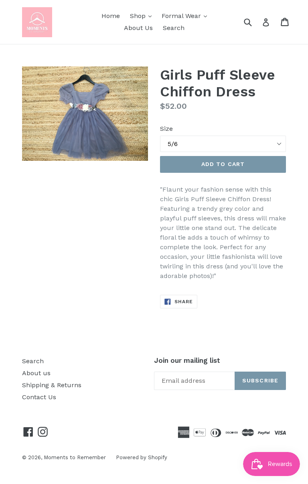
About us (36, 373)
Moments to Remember (75, 457)
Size (166, 128)
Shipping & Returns (51, 385)
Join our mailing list (187, 360)
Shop (143, 16)
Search (173, 28)
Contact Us (39, 397)
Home (110, 16)
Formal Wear (186, 16)
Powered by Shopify (141, 457)
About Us (138, 28)
